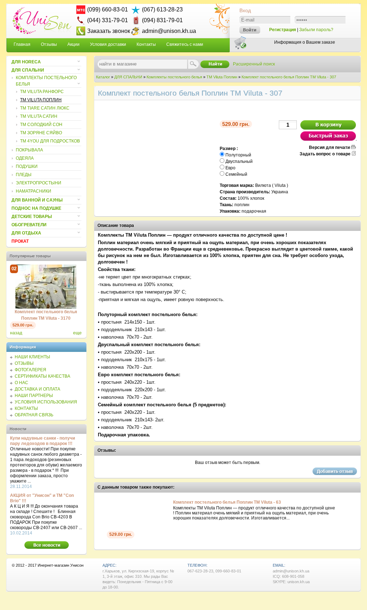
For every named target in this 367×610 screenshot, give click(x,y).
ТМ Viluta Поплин (221, 77)
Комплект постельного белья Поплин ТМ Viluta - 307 (289, 77)
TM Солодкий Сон (41, 124)
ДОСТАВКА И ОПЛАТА (37, 389)
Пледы (24, 174)
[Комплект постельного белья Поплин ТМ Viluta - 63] (103, 502)
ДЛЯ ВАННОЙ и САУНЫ (37, 200)
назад (16, 332)
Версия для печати (329, 147)
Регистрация (282, 29)
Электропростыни (38, 182)
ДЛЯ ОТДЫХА (26, 233)
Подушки (27, 166)
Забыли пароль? (316, 29)
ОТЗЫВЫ (24, 363)
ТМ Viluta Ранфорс (42, 91)
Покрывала (29, 149)
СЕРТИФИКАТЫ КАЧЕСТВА (42, 376)
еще (77, 332)
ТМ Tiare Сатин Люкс (45, 108)
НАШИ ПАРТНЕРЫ (34, 395)
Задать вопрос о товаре (325, 153)
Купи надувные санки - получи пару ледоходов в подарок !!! (42, 441)
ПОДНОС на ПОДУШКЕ (36, 208)
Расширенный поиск (254, 64)
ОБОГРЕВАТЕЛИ (29, 224)
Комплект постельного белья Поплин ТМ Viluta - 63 (227, 502)
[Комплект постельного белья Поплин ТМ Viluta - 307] (157, 212)
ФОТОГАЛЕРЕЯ (30, 369)
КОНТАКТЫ (26, 408)
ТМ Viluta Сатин (38, 116)
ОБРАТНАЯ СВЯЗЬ (34, 414)
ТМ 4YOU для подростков (50, 141)
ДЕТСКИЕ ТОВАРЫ (31, 216)
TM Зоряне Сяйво (41, 132)
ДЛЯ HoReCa (26, 61)
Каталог (103, 77)
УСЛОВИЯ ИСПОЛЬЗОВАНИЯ (46, 402)
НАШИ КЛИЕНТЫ (32, 356)
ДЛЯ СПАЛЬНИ (128, 77)
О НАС (21, 382)
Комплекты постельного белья (174, 77)
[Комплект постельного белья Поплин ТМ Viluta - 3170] (45, 307)
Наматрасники (33, 191)
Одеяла (25, 158)
